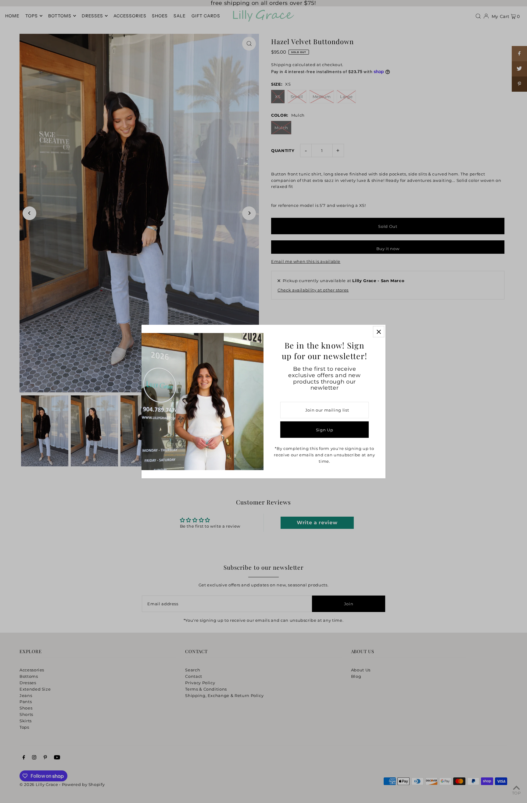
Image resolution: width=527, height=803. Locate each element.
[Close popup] (378, 331)
